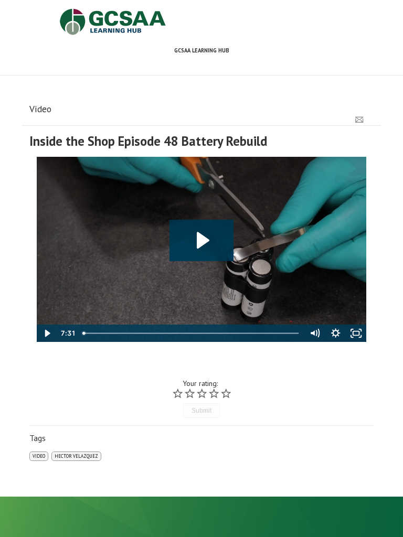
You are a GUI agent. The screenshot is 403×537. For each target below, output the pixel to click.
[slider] (192, 333)
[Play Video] (47, 333)
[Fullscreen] (356, 333)
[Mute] (314, 333)
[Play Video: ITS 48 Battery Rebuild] (201, 240)
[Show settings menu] (335, 333)
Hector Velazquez (76, 456)
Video (39, 456)
